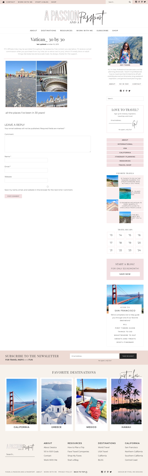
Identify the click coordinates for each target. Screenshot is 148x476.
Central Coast (131, 460)
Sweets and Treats (125, 339)
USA (125, 148)
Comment (9, 134)
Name (8, 156)
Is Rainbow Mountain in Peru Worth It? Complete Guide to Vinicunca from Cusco (131, 205)
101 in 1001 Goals (51, 451)
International (125, 144)
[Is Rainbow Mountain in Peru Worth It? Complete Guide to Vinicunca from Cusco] (113, 205)
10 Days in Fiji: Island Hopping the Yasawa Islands (130, 193)
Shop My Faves (75, 456)
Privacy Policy (65, 472)
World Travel (103, 447)
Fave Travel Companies (78, 451)
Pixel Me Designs (135, 472)
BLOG (100, 460)
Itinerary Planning (125, 157)
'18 (120, 242)
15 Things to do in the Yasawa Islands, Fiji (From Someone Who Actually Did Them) (131, 181)
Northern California (134, 451)
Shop (53, 2)
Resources (125, 161)
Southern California (134, 456)
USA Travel (103, 451)
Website (8, 177)
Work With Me (50, 460)
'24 (139, 250)
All (125, 324)
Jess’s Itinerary (125, 342)
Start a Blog (41, 2)
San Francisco (131, 447)
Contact (10, 2)
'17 (111, 242)
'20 (139, 242)
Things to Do (125, 331)
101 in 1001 (124, 84)
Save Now (125, 274)
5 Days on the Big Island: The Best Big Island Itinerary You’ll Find (131, 217)
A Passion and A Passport (74, 15)
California (125, 152)
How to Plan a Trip (76, 447)
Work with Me (25, 2)
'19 (129, 242)
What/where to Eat (125, 335)
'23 (129, 250)
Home (3, 2)
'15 (129, 235)
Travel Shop (125, 165)
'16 (139, 235)
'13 (111, 235)
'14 (120, 235)
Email (8, 166)
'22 (120, 250)
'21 (111, 250)
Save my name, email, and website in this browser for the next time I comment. (39, 190)
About (112, 84)
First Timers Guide (125, 328)
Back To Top (79, 472)
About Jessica (50, 447)
